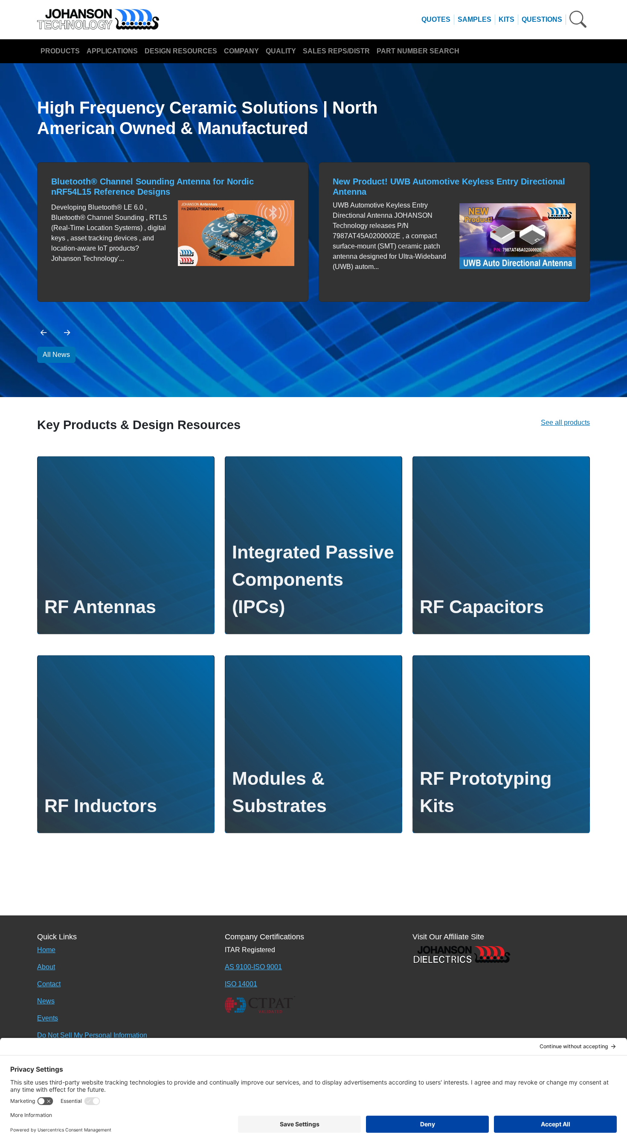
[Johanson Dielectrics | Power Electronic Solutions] (461, 954)
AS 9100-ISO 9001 (253, 967)
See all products (565, 422)
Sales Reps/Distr (336, 51)
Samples (474, 19)
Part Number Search (418, 51)
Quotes (435, 19)
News (46, 1001)
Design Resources (181, 51)
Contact (49, 984)
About (46, 967)
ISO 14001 (241, 984)
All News (56, 354)
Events (47, 1018)
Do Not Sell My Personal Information (92, 1035)
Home (46, 949)
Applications (112, 51)
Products (60, 51)
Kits (506, 19)
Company (241, 51)
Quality (281, 51)
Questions (542, 19)
